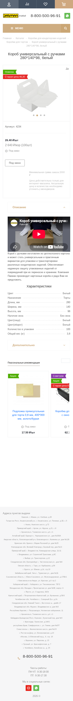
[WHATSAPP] (67, 16)
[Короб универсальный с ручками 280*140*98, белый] (36, 94)
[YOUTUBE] (28, 688)
